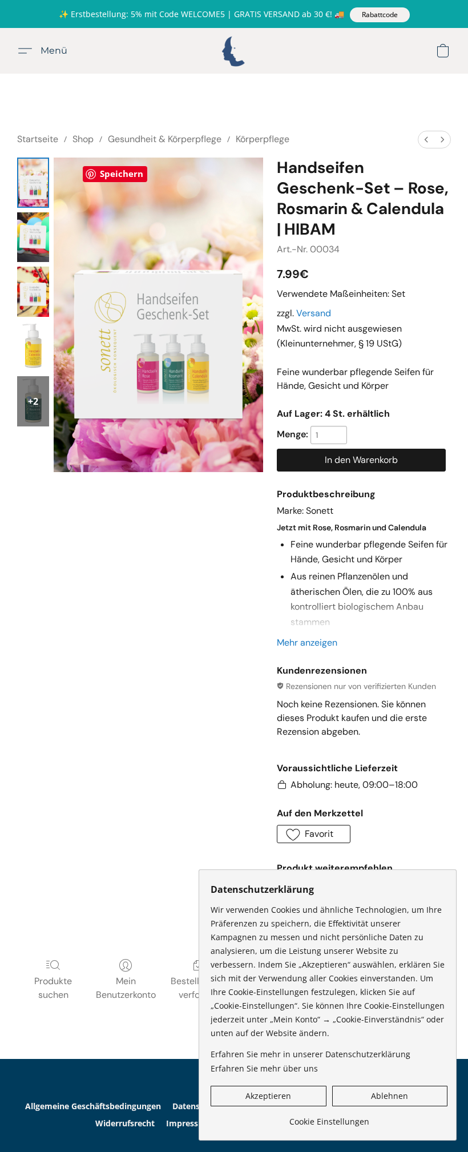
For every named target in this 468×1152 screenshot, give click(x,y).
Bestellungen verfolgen (198, 988)
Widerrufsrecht (125, 1123)
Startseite (37, 139)
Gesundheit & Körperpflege (164, 139)
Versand (313, 313)
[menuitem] (426, 139)
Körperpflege (262, 139)
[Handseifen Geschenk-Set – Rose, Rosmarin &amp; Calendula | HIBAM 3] (33, 346)
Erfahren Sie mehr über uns (264, 1068)
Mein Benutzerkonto (126, 988)
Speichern (121, 173)
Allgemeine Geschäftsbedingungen (93, 1106)
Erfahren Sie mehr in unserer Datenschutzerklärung (310, 1054)
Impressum (188, 1123)
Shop (83, 139)
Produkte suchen (53, 988)
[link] (329, 1117)
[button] (380, 14)
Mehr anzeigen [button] (307, 642)
